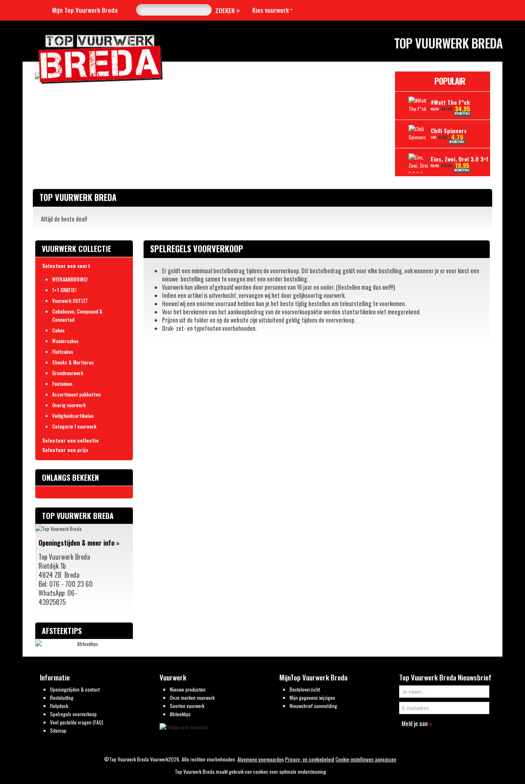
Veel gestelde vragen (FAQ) (76, 722)
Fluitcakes (62, 351)
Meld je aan (417, 723)
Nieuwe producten (187, 689)
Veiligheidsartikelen (73, 415)
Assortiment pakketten (76, 394)
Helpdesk (59, 705)
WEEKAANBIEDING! (70, 279)
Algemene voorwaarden (260, 759)
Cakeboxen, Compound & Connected (77, 315)
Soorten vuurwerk (187, 705)
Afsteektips (180, 713)
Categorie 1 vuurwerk (74, 426)
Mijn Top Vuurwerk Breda (85, 9)
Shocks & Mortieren (73, 362)
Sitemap (58, 730)
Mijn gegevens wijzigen (312, 697)
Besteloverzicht (305, 689)
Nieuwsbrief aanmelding (313, 705)
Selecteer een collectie (70, 440)
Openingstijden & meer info (79, 543)
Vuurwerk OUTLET (70, 300)
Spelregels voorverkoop (73, 713)
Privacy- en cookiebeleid (309, 759)
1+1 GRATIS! (64, 289)
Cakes (58, 330)
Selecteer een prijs (65, 450)
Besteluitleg (61, 697)
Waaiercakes (65, 340)
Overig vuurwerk (69, 404)
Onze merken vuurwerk (192, 697)
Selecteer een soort (66, 266)
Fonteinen (62, 383)
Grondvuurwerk (67, 372)
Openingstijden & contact (75, 689)
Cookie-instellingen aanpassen (366, 759)
